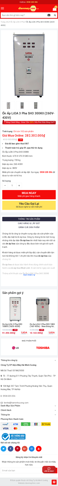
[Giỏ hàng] (53, 9)
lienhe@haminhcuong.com (16, 403)
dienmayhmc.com (32, 483)
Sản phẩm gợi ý (13, 293)
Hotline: (28, 2)
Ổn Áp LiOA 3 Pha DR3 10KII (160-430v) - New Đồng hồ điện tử (42, 325)
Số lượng (6, 181)
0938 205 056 (9, 396)
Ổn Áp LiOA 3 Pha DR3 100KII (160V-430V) (12, 325)
